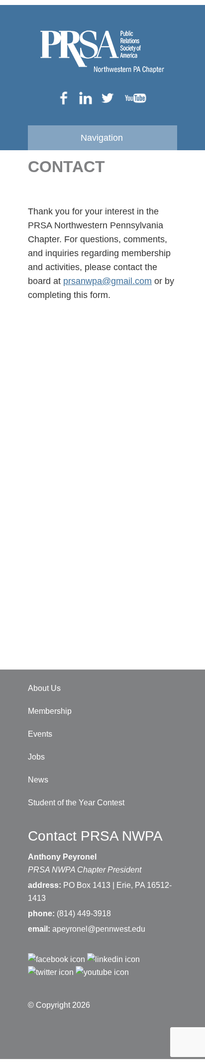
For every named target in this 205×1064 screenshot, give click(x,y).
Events (40, 734)
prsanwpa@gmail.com (107, 281)
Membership (50, 711)
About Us (44, 688)
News (38, 779)
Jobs (36, 757)
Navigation (102, 138)
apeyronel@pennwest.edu (98, 929)
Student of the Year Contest (76, 802)
